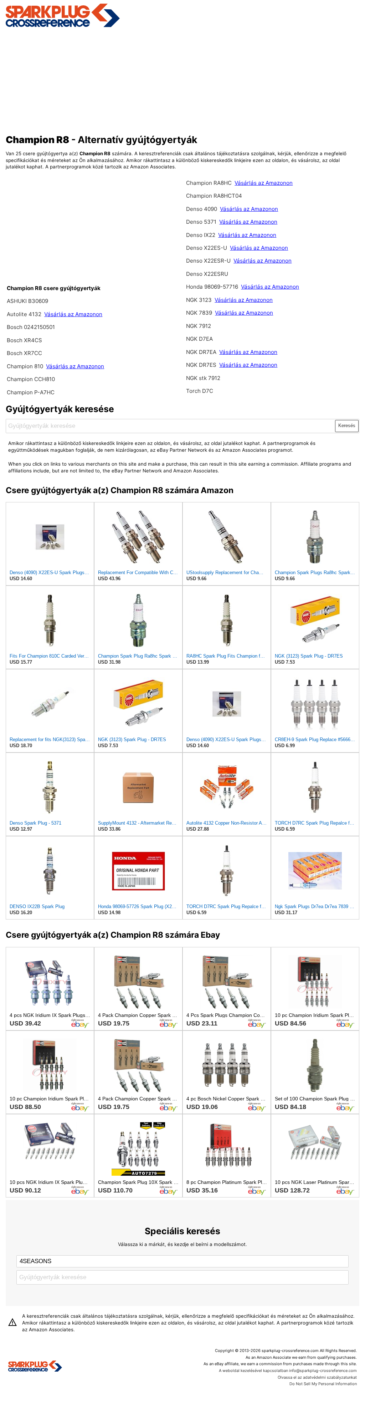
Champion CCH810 (31, 379)
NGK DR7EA (201, 352)
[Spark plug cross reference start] (35, 1367)
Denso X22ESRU (207, 273)
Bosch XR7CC (24, 353)
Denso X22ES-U (206, 247)
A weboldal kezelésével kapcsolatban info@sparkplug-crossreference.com (288, 1370)
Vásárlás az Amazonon (73, 314)
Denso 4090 (202, 209)
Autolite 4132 (24, 314)
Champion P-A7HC (31, 392)
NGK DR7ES (201, 364)
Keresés (346, 425)
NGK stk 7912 (203, 378)
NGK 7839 (200, 312)
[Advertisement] (183, 80)
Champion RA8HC (209, 182)
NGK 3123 (199, 300)
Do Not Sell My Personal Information (323, 1383)
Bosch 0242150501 (31, 327)
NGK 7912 (198, 326)
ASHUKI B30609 (27, 301)
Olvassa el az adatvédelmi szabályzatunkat (317, 1377)
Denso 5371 (201, 221)
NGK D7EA (199, 338)
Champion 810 (25, 366)
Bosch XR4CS (24, 340)
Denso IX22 (200, 235)
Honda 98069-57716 (213, 286)
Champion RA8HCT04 (214, 195)
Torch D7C (199, 391)
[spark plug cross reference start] (63, 26)
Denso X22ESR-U (208, 260)
